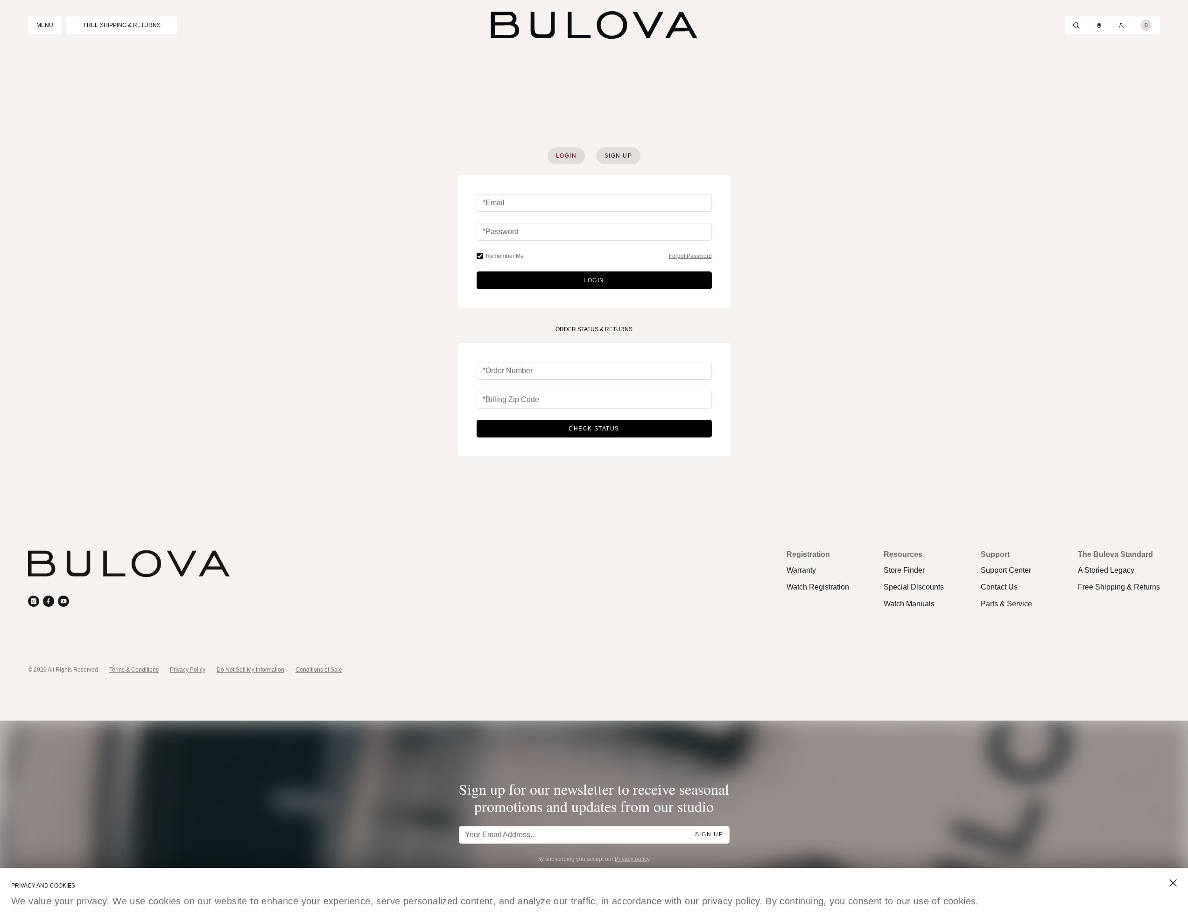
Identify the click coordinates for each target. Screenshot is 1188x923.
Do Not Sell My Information (250, 669)
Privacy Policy (187, 669)
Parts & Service (1006, 604)
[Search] (1076, 25)
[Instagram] (33, 601)
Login (593, 280)
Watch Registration (818, 587)
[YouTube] (63, 601)
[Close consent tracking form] (1173, 882)
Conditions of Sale (318, 669)
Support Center (1006, 570)
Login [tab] (566, 156)
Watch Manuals (909, 604)
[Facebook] (48, 601)
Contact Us (999, 587)
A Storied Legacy (1106, 570)
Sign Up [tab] (618, 156)
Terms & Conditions (134, 669)
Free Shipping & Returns (1119, 587)
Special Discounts (914, 587)
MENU (44, 25)
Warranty (801, 570)
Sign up (709, 835)
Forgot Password (690, 256)
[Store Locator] (1099, 25)
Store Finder (904, 570)
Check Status (594, 428)
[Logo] (594, 25)
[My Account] (1121, 25)
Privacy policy (632, 859)
